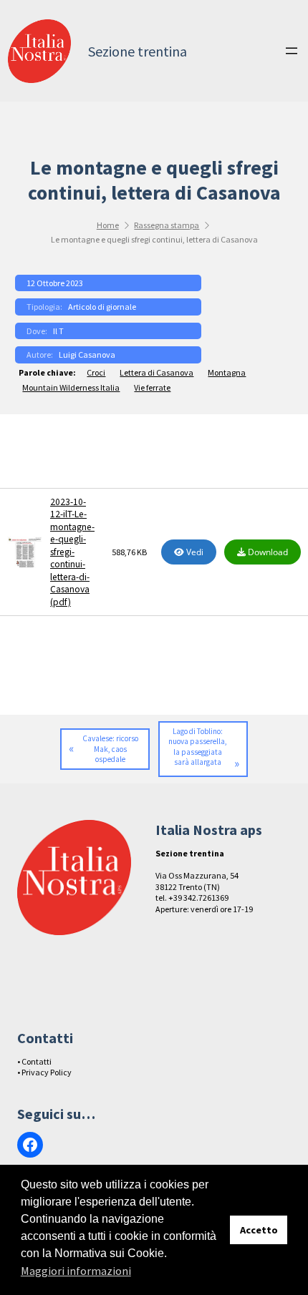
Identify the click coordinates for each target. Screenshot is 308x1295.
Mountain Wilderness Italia (71, 387)
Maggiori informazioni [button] (76, 1271)
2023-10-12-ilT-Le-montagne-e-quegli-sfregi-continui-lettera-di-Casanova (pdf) (72, 552)
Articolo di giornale (102, 306)
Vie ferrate (152, 387)
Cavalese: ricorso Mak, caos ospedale (110, 748)
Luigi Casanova (87, 354)
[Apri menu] (291, 50)
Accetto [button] (259, 1229)
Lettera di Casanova (156, 372)
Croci (96, 372)
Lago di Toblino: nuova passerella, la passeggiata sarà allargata (197, 747)
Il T (58, 331)
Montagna (227, 372)
